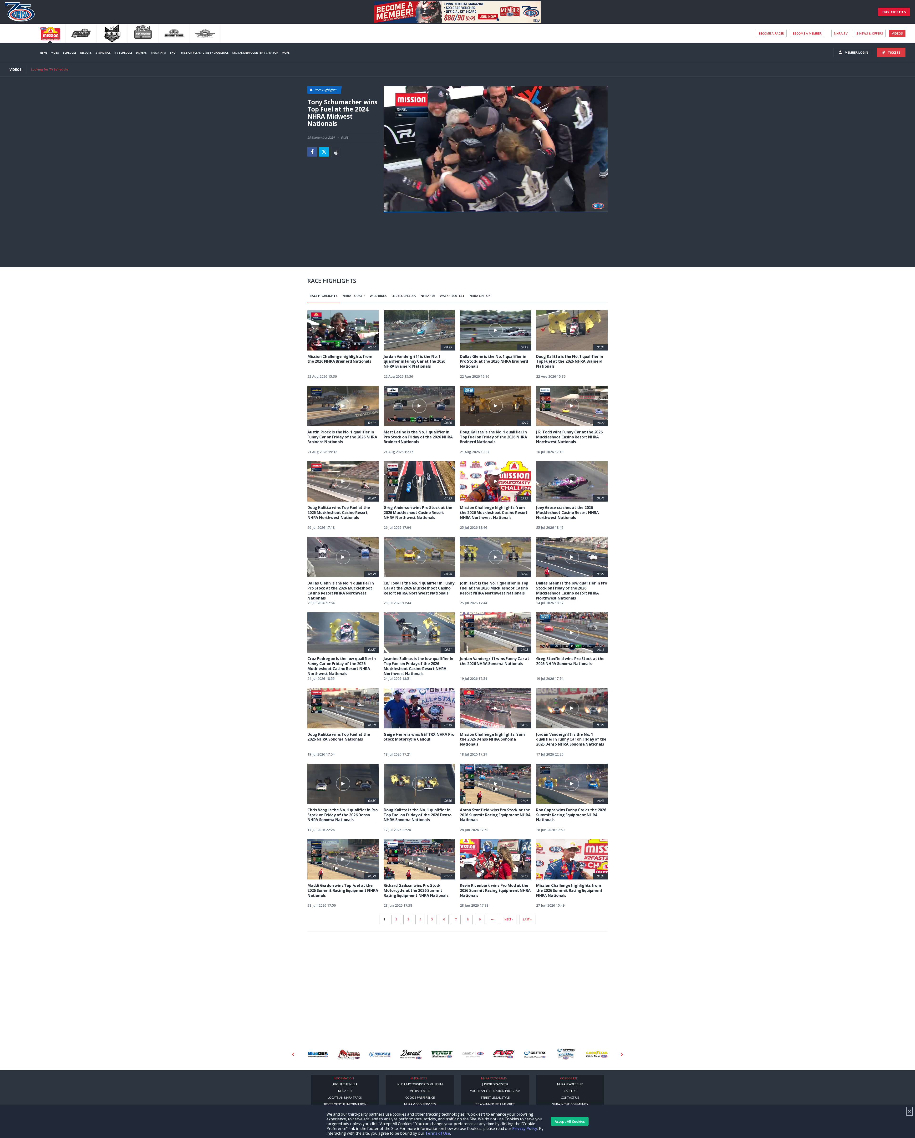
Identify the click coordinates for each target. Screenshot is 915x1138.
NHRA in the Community (570, 1104)
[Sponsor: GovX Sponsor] (597, 1054)
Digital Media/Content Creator (255, 52)
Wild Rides (378, 296)
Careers (570, 1091)
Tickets (894, 52)
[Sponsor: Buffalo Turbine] (318, 1054)
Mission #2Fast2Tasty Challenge (205, 52)
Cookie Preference (420, 1097)
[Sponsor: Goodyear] (566, 1054)
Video (55, 52)
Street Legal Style (495, 1097)
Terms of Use (437, 1133)
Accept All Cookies (570, 1121)
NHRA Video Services (420, 1104)
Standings (103, 52)
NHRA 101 (428, 296)
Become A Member (807, 33)
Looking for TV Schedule (49, 69)
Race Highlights (324, 296)
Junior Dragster (495, 1084)
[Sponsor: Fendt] (411, 1054)
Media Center (420, 1091)
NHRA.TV (841, 33)
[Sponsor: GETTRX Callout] (535, 1054)
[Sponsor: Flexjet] (442, 1054)
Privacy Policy (524, 1128)
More (286, 52)
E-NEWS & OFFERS (869, 33)
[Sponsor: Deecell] (380, 1054)
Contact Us (570, 1097)
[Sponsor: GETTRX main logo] (504, 1054)
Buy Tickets (894, 12)
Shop (173, 52)
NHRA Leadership (570, 1084)
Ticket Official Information (345, 1104)
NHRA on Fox (479, 296)
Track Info (158, 52)
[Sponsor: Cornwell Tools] (349, 1054)
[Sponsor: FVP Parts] (473, 1054)
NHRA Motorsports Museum (420, 1084)
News (43, 52)
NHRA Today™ (353, 296)
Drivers (141, 52)
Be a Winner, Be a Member (495, 1104)
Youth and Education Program (495, 1091)
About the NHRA (344, 1084)
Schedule (69, 52)
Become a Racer (771, 33)
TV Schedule (123, 52)
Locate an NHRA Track (345, 1097)
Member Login (856, 52)
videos (897, 33)
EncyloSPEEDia (403, 296)
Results (86, 52)
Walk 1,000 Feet (452, 296)
